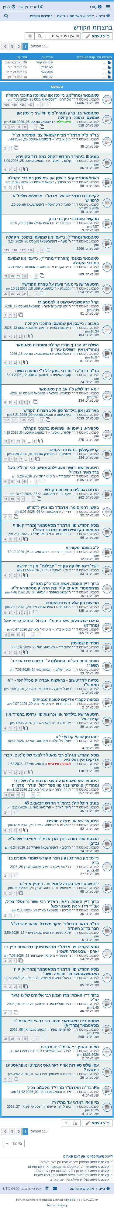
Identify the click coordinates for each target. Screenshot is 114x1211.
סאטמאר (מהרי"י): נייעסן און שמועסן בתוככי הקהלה (52, 237)
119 (6, 250)
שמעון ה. (64, 454)
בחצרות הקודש (93, 27)
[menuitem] (96, 7)
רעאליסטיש (63, 353)
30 (24, 127)
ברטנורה (65, 607)
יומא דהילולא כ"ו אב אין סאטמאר (69, 389)
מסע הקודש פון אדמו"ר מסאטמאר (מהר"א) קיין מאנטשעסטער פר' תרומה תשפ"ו (56, 971)
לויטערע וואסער (60, 393)
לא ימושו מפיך (60, 1029)
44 (5, 481)
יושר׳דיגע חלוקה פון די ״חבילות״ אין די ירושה (58, 566)
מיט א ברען (63, 139)
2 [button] (19, 46)
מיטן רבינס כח (60, 552)
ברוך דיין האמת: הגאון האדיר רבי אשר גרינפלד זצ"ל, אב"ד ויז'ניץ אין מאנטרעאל (52, 903)
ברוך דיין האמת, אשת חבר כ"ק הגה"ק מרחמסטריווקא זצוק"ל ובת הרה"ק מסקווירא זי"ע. (54, 585)
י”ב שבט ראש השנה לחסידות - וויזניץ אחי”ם (59, 884)
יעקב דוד (65, 476)
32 (12, 127)
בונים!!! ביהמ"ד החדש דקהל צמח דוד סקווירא (57, 156)
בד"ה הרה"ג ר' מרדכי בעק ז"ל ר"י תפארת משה (57, 370)
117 (22, 250)
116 (30, 250)
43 (12, 481)
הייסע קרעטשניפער (57, 306)
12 (5, 441)
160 (22, 420)
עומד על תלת (61, 741)
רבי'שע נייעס (62, 867)
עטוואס (48, 77)
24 (24, 294)
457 (30, 105)
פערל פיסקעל (61, 689)
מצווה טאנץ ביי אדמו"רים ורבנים (70, 1047)
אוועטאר (65, 888)
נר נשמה (65, 955)
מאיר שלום (63, 669)
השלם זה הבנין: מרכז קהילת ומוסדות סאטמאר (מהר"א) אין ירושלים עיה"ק (57, 347)
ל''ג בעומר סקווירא (82, 547)
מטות (67, 1074)
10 (18, 441)
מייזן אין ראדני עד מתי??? (75, 1102)
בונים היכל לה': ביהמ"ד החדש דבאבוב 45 (62, 803)
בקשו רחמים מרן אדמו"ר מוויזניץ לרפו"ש (63, 507)
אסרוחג (65, 99)
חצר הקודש (63, 267)
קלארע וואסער (61, 160)
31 (18, 127)
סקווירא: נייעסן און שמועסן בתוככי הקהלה (61, 428)
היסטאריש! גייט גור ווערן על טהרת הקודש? (60, 284)
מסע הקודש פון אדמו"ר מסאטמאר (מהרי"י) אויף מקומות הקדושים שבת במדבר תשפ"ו (56, 527)
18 (24, 276)
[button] (5, 46)
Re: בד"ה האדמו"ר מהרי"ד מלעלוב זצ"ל (63, 1087)
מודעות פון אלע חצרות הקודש (72, 603)
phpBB (71, 1199)
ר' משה (65, 241)
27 (5, 294)
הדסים (66, 847)
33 (5, 127)
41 (24, 481)
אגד (68, 570)
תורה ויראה (63, 534)
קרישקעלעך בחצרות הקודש (74, 450)
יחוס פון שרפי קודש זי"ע (77, 736)
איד (68, 1092)
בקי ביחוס (64, 414)
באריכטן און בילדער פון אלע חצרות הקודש (61, 410)
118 (14, 250)
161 (14, 420)
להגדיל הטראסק (59, 204)
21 (5, 276)
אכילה (66, 910)
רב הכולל (64, 182)
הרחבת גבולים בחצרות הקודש (72, 489)
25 (18, 294)
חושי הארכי (63, 807)
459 (14, 105)
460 (6, 105)
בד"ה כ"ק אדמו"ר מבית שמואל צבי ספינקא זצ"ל (55, 135)
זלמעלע (65, 288)
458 (22, 105)
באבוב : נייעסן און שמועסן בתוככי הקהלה (62, 323)
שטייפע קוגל (44, 62)
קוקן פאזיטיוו (62, 375)
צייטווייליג (64, 122)
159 (30, 420)
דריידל (66, 511)
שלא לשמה (63, 932)
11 (12, 441)
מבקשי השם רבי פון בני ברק (74, 219)
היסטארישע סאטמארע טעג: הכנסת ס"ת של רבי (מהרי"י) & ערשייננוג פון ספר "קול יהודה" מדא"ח (55, 783)
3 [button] (12, 46)
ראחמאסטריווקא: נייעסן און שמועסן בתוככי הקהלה (53, 178)
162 (6, 420)
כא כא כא (47, 67)
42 (18, 481)
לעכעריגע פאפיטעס (57, 1051)
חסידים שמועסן (85, 643)
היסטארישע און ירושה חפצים (73, 821)
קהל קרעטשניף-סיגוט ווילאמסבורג (68, 302)
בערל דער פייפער (58, 1106)
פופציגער (47, 72)
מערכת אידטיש (59, 764)
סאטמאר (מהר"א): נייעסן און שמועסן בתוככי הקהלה (52, 95)
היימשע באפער (60, 327)
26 (12, 294)
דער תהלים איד (60, 1004)
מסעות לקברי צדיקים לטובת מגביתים (66, 699)
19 (18, 276)
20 (12, 276)
